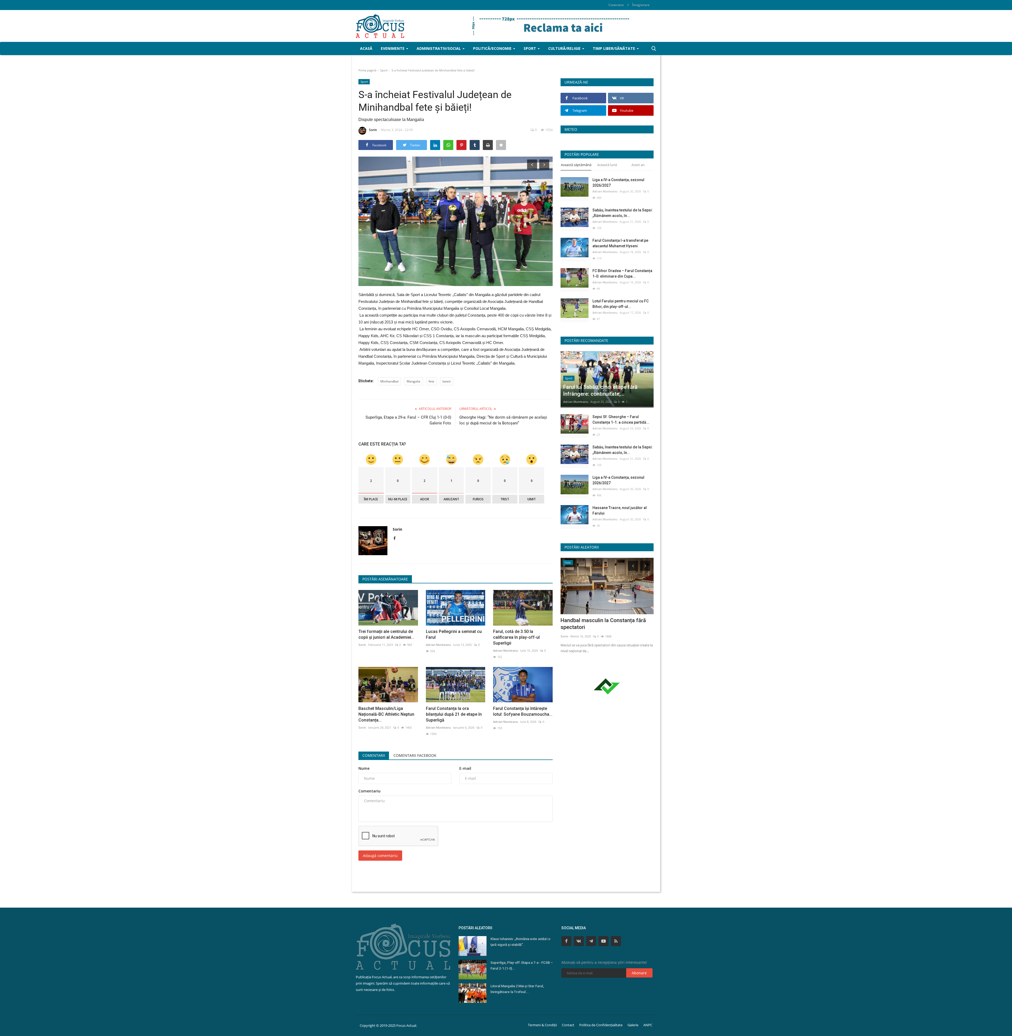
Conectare (616, 5)
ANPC (647, 1025)
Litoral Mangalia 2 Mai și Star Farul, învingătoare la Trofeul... (517, 989)
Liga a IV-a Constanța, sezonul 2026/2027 (618, 182)
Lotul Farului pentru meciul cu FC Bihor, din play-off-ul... (620, 304)
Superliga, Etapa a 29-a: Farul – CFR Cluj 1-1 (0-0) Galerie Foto (408, 420)
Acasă (366, 48)
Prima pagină (367, 70)
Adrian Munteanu (438, 645)
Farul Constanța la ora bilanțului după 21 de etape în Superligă (454, 714)
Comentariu (369, 790)
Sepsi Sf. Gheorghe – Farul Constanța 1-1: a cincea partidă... (620, 419)
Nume (363, 768)
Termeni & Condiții (542, 1025)
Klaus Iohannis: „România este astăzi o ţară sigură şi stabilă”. (520, 942)
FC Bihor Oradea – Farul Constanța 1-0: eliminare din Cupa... (622, 273)
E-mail (465, 768)
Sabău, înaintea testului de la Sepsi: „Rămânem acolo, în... (622, 213)
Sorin (373, 130)
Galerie (632, 1025)
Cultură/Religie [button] (565, 48)
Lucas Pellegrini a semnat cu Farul (454, 634)
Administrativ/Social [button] (439, 48)
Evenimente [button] (393, 48)
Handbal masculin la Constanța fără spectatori (603, 623)
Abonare (639, 972)
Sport (384, 70)
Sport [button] (530, 48)
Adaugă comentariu (380, 855)
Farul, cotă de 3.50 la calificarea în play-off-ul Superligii (516, 637)
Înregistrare (641, 5)
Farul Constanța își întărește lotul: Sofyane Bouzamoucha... (522, 711)
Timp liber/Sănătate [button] (614, 48)
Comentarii (373, 755)
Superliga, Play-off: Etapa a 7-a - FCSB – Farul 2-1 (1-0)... (521, 965)
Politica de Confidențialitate (600, 1025)
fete (431, 381)
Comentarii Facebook (414, 755)
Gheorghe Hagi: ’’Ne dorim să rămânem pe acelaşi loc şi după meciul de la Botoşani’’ (503, 420)
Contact (568, 1025)
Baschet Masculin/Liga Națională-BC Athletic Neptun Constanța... (386, 714)
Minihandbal (389, 381)
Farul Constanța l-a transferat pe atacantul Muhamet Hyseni (620, 243)
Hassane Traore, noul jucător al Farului (619, 510)
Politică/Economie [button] (493, 48)
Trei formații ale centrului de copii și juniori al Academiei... (386, 634)
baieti (446, 381)
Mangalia (413, 381)
